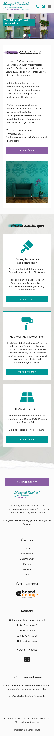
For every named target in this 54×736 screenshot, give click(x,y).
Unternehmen (27, 559)
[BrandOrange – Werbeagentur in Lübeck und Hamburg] (27, 597)
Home (27, 548)
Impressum (20, 729)
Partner (27, 564)
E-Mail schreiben (29, 641)
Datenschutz (33, 729)
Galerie (27, 569)
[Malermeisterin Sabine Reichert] (27, 502)
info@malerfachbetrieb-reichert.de (27, 696)
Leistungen (27, 553)
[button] (49, 6)
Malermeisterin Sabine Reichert (16, 6)
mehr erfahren (27, 150)
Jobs (27, 574)
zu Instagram (27, 482)
